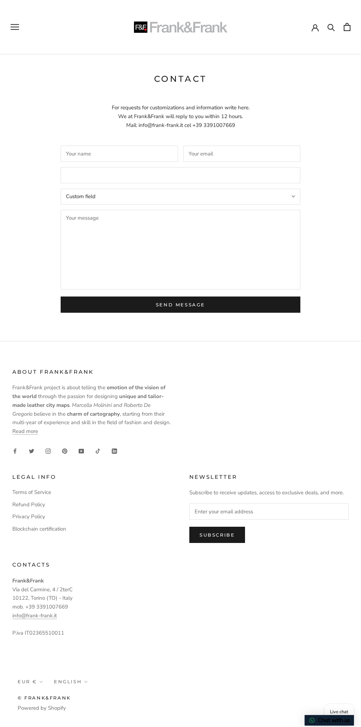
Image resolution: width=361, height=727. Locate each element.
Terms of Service (31, 492)
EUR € (27, 681)
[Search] (331, 27)
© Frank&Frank (44, 698)
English (68, 681)
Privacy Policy (28, 516)
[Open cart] (347, 27)
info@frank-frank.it (34, 615)
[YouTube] (81, 450)
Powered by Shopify (42, 707)
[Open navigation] (15, 27)
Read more (25, 431)
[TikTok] (97, 450)
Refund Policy (28, 504)
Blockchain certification (39, 528)
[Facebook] (15, 450)
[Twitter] (31, 450)
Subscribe (217, 535)
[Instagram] (48, 450)
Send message (180, 304)
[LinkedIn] (114, 450)
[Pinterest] (64, 450)
